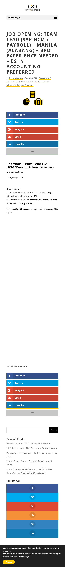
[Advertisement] (32, 256)
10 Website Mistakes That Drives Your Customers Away (31, 448)
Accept (9, 562)
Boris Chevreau (16, 78)
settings (25, 556)
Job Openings (27, 85)
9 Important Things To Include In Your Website (28, 443)
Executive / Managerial (25, 81)
